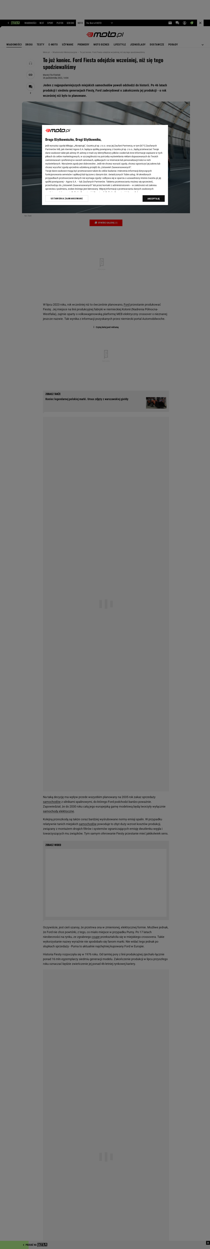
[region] (105, 165)
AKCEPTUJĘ (153, 198)
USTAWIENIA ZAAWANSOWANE (67, 198)
